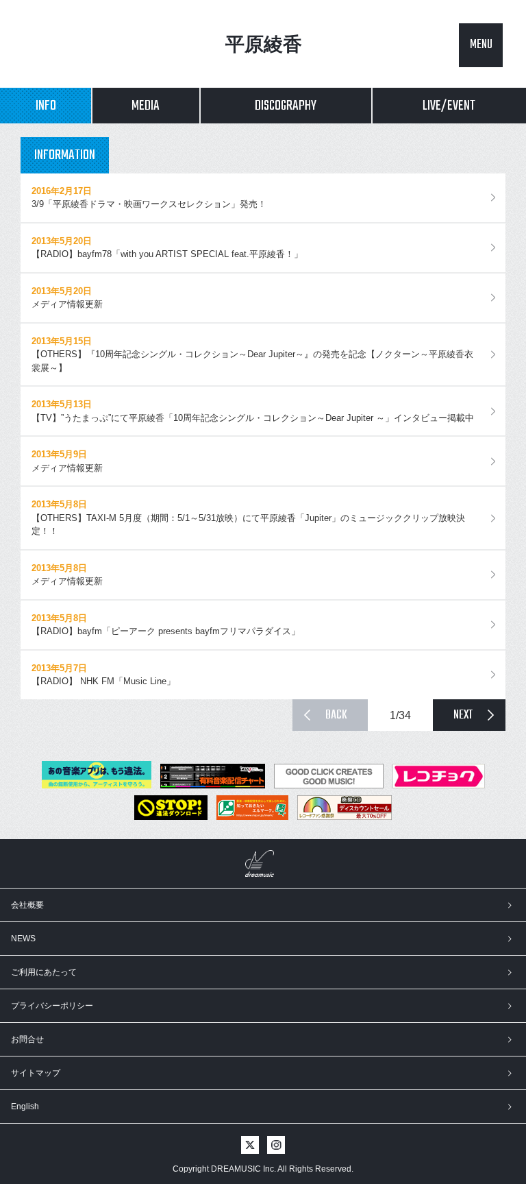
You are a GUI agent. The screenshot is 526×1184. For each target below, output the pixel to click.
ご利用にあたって (44, 972)
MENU (481, 45)
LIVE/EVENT (449, 106)
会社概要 (27, 905)
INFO (46, 106)
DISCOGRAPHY (285, 106)
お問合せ (27, 1039)
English (25, 1106)
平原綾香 (263, 44)
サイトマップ (35, 1073)
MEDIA (146, 106)
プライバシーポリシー (52, 1006)
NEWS (23, 938)
